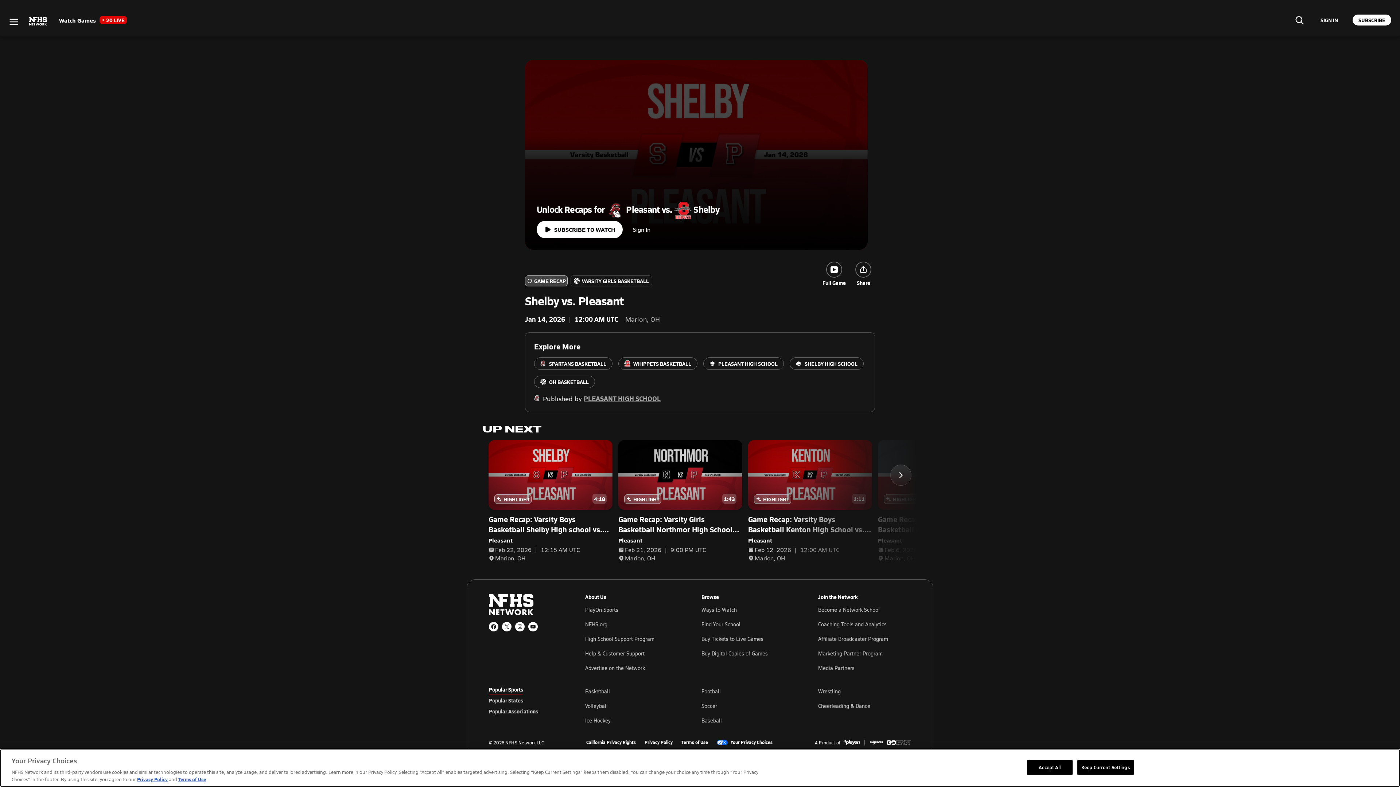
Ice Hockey (598, 720)
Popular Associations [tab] (513, 711)
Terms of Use (694, 742)
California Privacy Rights (611, 742)
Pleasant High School (622, 398)
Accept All (1050, 767)
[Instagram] (520, 626)
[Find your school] (1299, 20)
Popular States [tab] (506, 700)
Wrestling (829, 691)
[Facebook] (493, 626)
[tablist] (525, 700)
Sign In (641, 229)
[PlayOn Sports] (851, 742)
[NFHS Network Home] (38, 21)
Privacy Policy (659, 742)
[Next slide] (900, 475)
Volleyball (596, 705)
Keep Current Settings (1105, 767)
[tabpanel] (748, 706)
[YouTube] (533, 626)
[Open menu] (13, 21)
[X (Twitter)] (507, 626)
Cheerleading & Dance (844, 705)
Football (711, 691)
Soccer (709, 705)
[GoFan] (899, 742)
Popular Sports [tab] (506, 689)
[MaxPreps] (876, 742)
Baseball (711, 720)
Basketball (597, 691)
